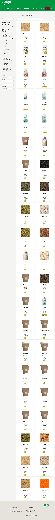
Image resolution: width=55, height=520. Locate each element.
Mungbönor (25, 284)
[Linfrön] (25, 117)
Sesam (44, 307)
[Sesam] (44, 300)
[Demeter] (43, 86)
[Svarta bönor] (25, 254)
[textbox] (7, 77)
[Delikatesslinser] (25, 186)
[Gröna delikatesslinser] (44, 323)
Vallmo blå (26, 147)
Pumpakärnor (25, 102)
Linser (44, 79)
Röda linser (44, 56)
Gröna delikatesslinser (44, 330)
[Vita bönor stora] (44, 254)
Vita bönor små (44, 216)
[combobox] (8, 77)
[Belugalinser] (44, 163)
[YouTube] (48, 505)
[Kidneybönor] (25, 300)
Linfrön (25, 170)
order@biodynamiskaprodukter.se (31, 515)
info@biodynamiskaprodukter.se (16, 511)
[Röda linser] (44, 49)
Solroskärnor (44, 398)
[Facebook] (45, 505)
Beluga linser (25, 330)
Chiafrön (44, 193)
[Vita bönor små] (44, 209)
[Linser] (44, 72)
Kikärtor (25, 56)
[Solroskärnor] (44, 117)
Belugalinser (44, 170)
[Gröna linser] (25, 414)
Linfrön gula (44, 102)
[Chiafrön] (44, 186)
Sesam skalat (25, 33)
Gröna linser (25, 421)
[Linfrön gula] (44, 95)
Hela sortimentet (6, 22)
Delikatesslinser (26, 193)
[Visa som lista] (42, 19)
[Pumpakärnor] (25, 95)
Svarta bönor (25, 261)
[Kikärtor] (25, 49)
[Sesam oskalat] (25, 391)
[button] (51, 8)
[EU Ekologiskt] (25, 41)
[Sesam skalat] (25, 26)
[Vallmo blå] (25, 140)
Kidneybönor (25, 307)
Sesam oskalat (25, 398)
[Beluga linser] (25, 323)
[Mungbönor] (25, 277)
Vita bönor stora (44, 261)
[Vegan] (26, 64)
